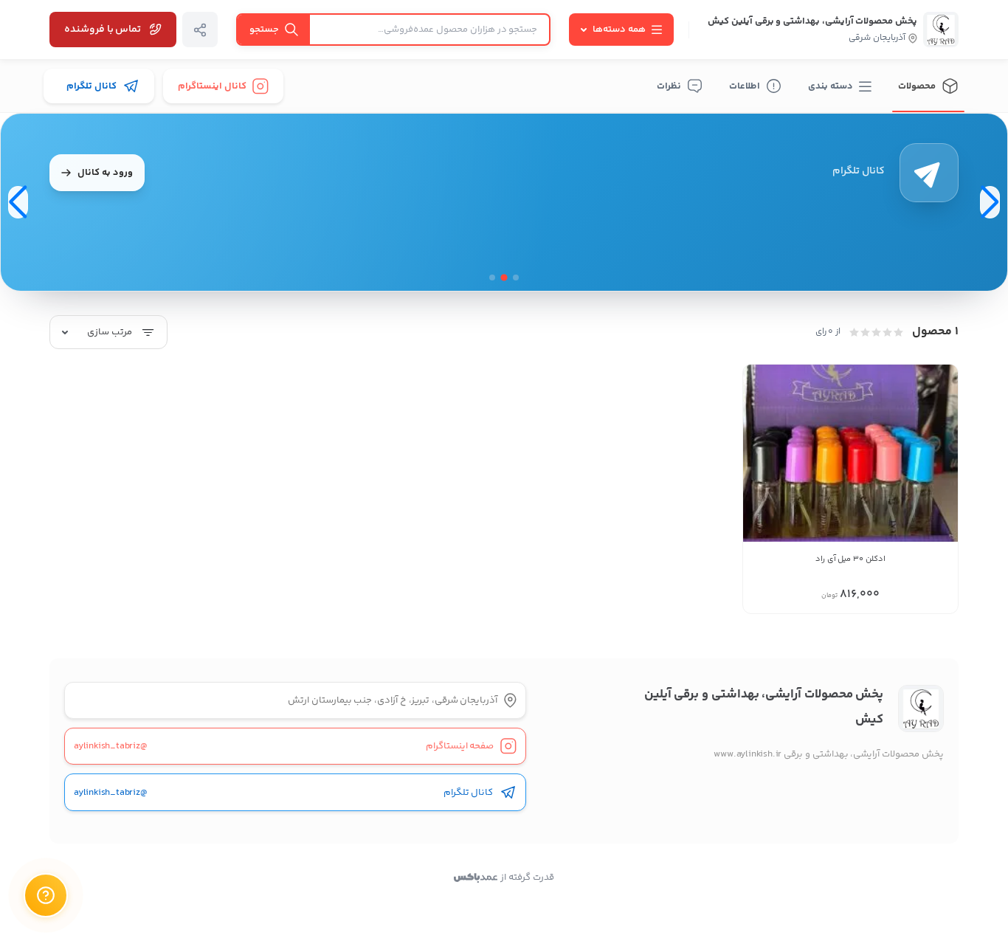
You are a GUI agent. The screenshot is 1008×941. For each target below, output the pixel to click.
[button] (516, 277)
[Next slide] (990, 202)
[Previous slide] (18, 202)
